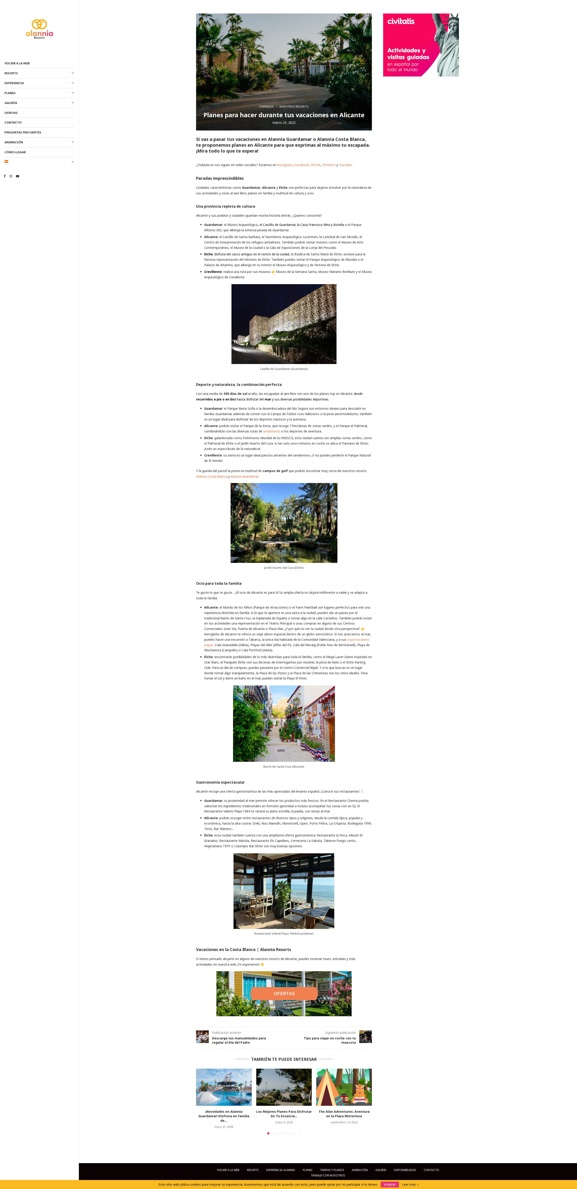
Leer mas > (410, 1184)
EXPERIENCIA (14, 83)
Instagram (285, 165)
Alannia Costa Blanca (211, 476)
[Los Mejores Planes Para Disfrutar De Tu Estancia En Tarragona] (284, 1087)
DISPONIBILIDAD (405, 1170)
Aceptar (390, 1184)
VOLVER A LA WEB (17, 63)
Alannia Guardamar (244, 476)
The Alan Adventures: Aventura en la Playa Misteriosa (344, 1114)
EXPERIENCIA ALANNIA (280, 1170)
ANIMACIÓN (14, 142)
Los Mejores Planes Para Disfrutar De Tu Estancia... (284, 1114)
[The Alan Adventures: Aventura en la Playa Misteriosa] (344, 1087)
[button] (202, 1101)
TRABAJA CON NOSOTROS (328, 1175)
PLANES (10, 93)
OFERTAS (11, 113)
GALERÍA (11, 103)
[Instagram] (10, 176)
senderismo (271, 431)
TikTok (315, 165)
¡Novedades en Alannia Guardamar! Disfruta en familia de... (223, 1116)
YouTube (345, 165)
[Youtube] (17, 176)
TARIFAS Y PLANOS (332, 1170)
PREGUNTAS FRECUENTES (23, 132)
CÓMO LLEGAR (15, 152)
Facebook (301, 165)
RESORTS (11, 73)
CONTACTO (13, 122)
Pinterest (329, 165)
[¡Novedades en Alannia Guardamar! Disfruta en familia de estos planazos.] (224, 1087)
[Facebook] (5, 176)
